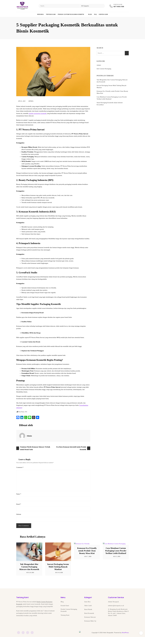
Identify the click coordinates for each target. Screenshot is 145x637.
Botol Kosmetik (89, 613)
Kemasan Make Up (90, 621)
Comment (19, 467)
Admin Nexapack (113, 602)
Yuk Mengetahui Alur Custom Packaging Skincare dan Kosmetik (112, 81)
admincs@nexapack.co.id (116, 605)
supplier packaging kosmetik (37, 113)
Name (18, 494)
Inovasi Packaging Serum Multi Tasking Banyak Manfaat (111, 86)
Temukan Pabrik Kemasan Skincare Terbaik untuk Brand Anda (35, 448)
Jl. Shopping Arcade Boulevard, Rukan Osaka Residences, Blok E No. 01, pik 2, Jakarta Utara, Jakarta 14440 (118, 612)
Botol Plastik (88, 609)
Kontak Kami (103, 14)
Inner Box (87, 602)
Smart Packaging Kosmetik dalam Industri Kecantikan (110, 103)
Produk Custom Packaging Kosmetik (71, 14)
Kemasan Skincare (90, 617)
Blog (90, 14)
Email (18, 504)
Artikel (31, 101)
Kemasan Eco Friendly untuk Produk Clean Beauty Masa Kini (112, 92)
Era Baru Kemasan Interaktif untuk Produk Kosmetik (71, 448)
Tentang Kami (51, 14)
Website (18, 514)
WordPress (125, 632)
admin (29, 436)
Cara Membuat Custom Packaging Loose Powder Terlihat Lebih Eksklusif (112, 98)
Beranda (40, 14)
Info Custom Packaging (104, 68)
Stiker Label (88, 605)
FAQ (95, 14)
